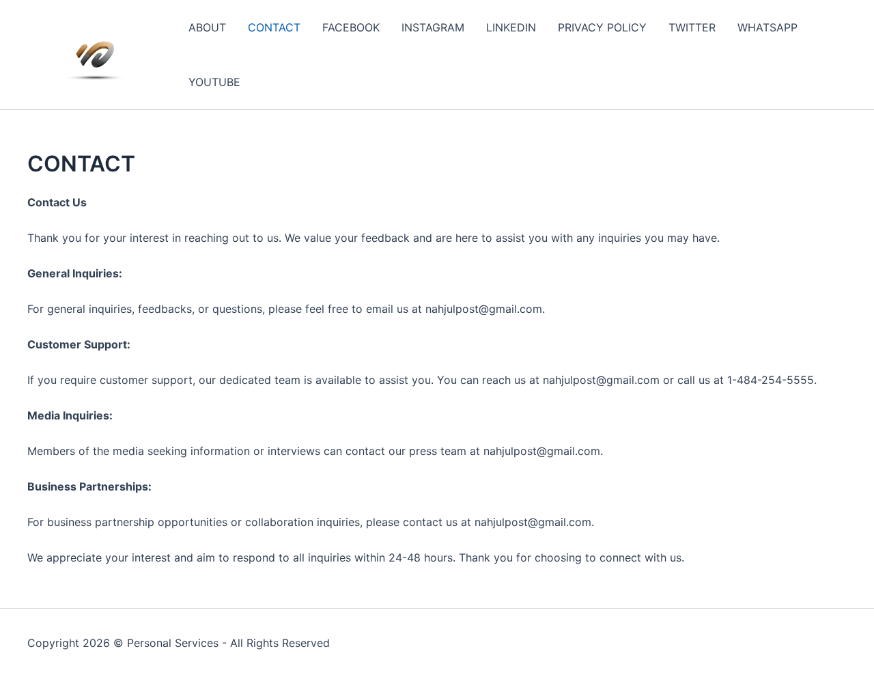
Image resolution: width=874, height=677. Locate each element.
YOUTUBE (214, 82)
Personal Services (172, 643)
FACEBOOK (351, 27)
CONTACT (274, 27)
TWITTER (692, 27)
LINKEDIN (511, 27)
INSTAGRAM (432, 27)
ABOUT (207, 27)
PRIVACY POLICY (602, 27)
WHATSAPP (767, 27)
